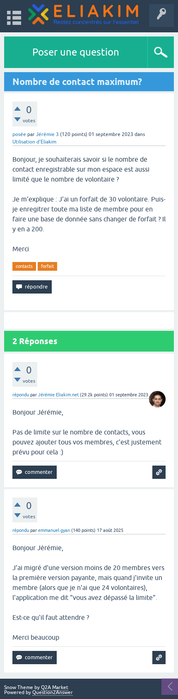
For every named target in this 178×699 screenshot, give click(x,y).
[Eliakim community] (83, 14)
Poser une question (75, 52)
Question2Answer (52, 692)
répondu (20, 394)
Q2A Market (54, 687)
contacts (24, 266)
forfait (47, 266)
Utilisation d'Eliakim (34, 142)
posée (19, 134)
